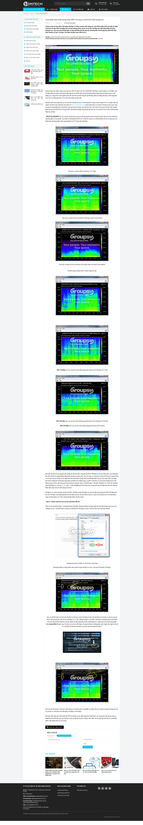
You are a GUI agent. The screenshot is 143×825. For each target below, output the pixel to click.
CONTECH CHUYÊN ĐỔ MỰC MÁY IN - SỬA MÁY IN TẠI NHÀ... (37, 91)
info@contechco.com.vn (41, 796)
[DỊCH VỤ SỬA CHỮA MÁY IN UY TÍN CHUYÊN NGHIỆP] (91, 762)
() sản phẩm (116, 4)
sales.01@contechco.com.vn (30, 802)
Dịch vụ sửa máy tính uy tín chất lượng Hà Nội (108, 771)
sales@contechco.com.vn (39, 801)
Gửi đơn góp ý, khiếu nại (63, 793)
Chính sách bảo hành (32, 51)
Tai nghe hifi (26, 813)
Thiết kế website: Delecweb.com (111, 817)
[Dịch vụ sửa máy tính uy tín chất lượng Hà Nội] (110, 762)
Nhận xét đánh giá (52, 732)
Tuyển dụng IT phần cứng (37, 104)
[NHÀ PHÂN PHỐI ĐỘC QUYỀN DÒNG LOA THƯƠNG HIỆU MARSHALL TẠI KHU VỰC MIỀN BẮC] (54, 762)
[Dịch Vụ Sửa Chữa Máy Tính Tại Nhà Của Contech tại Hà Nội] (72, 762)
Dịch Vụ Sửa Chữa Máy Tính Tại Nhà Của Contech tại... (37, 98)
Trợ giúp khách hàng (62, 790)
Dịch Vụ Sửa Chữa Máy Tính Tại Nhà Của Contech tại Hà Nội (72, 772)
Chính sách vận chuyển (33, 44)
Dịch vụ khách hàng (64, 786)
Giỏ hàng (115, 3)
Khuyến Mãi (79, 9)
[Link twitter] (106, 789)
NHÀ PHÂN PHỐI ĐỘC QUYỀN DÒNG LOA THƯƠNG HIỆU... (37, 84)
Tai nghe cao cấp (64, 813)
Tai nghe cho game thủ (34, 813)
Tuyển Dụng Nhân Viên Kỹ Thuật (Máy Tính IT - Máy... (37, 71)
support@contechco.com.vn (38, 798)
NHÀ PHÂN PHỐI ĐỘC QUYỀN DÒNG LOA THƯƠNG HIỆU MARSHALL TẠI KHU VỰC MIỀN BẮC (53, 773)
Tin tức (66, 9)
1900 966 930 (102, 2)
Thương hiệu (53, 9)
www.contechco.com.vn (32, 805)
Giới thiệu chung (31, 40)
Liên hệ (92, 9)
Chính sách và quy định (63, 795)
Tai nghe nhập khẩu (54, 813)
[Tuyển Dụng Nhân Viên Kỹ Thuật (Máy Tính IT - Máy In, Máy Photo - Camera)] (27, 72)
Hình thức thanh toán (32, 57)
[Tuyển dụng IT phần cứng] (27, 106)
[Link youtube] (99, 789)
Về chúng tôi (81, 786)
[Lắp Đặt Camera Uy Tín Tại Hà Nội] (27, 79)
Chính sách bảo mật (32, 47)
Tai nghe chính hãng (45, 813)
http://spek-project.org (78, 105)
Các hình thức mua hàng (33, 54)
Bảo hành (104, 9)
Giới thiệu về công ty (82, 790)
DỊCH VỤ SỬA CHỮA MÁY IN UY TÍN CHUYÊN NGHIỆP (91, 771)
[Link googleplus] (102, 789)
